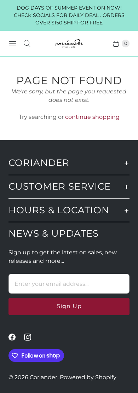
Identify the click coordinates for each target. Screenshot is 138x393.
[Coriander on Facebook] (16, 337)
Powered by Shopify (88, 377)
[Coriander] (69, 43)
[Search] (27, 43)
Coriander (43, 377)
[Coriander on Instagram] (32, 337)
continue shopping (92, 117)
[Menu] (13, 43)
